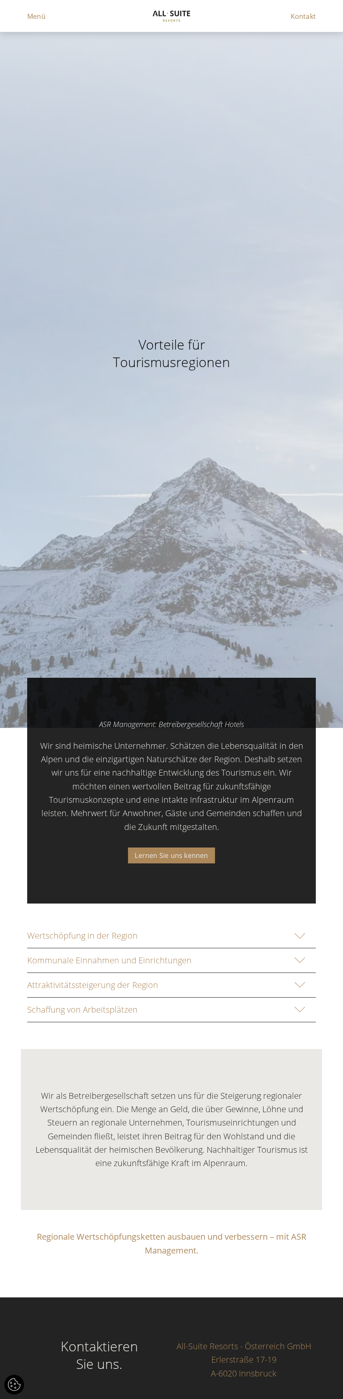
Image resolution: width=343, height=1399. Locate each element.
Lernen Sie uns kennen (171, 855)
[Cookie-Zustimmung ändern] (14, 1385)
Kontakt (303, 16)
